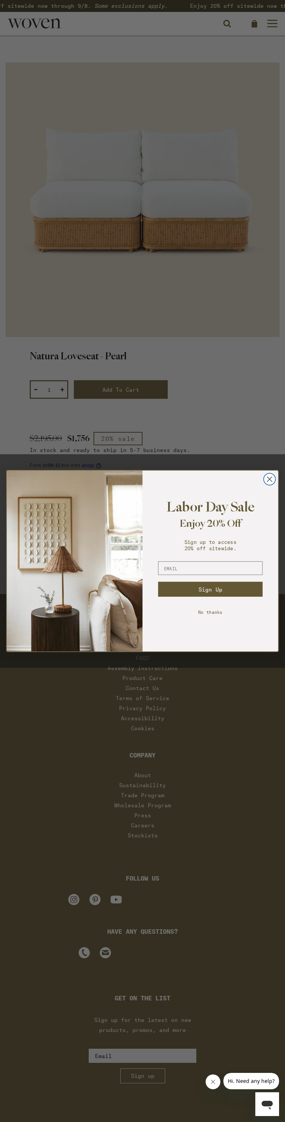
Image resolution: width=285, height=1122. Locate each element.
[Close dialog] (269, 479)
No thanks (210, 612)
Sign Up (210, 589)
